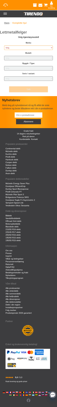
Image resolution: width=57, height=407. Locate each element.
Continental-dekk (13, 148)
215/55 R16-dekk (13, 229)
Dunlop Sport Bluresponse (17, 189)
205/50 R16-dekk (13, 235)
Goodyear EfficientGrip (15, 186)
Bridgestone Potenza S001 (17, 197)
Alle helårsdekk (12, 296)
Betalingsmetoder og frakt (17, 272)
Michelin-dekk (12, 151)
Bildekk (9, 215)
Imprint (9, 256)
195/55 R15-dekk (13, 240)
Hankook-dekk (12, 159)
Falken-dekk (11, 168)
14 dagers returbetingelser (28, 134)
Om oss (9, 250)
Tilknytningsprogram (14, 278)
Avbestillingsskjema (14, 270)
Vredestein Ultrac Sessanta (17, 205)
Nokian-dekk (11, 165)
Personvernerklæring (15, 261)
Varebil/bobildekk (13, 218)
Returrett (9, 264)
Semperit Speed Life (14, 203)
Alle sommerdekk (13, 294)
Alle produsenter (13, 288)
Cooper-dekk (11, 162)
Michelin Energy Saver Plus (17, 183)
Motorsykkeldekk (13, 224)
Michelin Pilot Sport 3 (15, 194)
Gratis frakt (28, 131)
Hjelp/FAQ (10, 267)
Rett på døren (28, 136)
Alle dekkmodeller (13, 302)
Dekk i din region (13, 305)
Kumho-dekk (11, 154)
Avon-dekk (10, 173)
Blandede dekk (12, 226)
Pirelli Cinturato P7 (14, 192)
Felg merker (11, 310)
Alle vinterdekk (12, 291)
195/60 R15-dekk (13, 238)
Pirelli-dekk (10, 157)
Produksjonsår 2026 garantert (19, 313)
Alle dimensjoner (13, 299)
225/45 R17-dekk (13, 232)
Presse (9, 253)
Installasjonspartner (14, 307)
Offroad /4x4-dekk (13, 221)
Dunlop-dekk (11, 171)
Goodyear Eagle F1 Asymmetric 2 (20, 200)
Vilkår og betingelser (14, 259)
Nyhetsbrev (10, 275)
